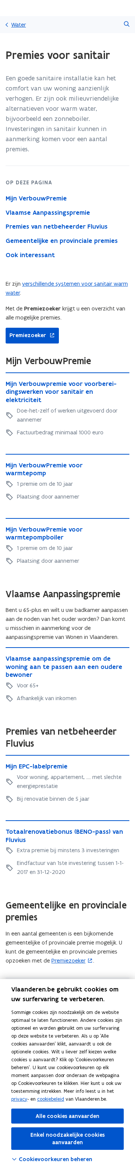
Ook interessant (30, 255)
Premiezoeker (26, 335)
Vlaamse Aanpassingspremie (48, 212)
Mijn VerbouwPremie (36, 198)
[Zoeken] (126, 24)
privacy (19, 1099)
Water (18, 24)
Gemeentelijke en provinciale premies (62, 241)
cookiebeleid (50, 1099)
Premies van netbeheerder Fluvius (57, 226)
